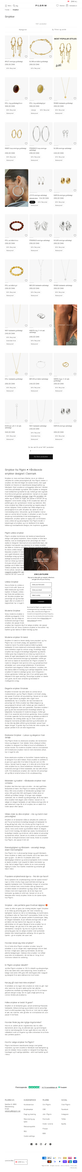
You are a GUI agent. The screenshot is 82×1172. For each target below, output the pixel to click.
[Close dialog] (55, 550)
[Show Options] (50, 595)
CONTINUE (41, 602)
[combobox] (40, 595)
